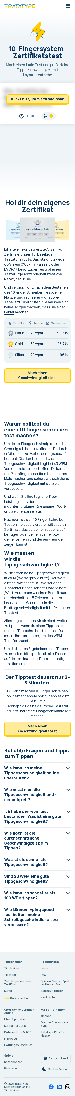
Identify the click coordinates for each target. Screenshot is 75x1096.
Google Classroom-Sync (54, 1024)
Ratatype (12, 279)
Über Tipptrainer (15, 1019)
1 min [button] (30, 64)
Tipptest (10, 975)
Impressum (11, 1038)
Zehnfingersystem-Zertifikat (17, 982)
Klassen (46, 1016)
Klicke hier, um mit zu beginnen (37, 99)
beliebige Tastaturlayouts (28, 257)
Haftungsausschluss (18, 1045)
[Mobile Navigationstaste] (68, 6)
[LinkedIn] (59, 1087)
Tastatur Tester (52, 991)
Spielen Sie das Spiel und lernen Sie (55, 982)
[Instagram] (68, 1087)
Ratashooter (13, 1062)
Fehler (9, 312)
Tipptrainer (11, 968)
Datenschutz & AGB (17, 1032)
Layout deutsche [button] (37, 74)
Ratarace (10, 1068)
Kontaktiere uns (15, 1026)
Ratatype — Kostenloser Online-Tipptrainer (18, 1087)
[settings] (49, 116)
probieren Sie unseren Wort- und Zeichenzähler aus (35, 509)
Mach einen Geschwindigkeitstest (37, 375)
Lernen (45, 968)
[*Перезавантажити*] (21, 116)
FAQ (43, 975)
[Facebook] (51, 1087)
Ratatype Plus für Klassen (52, 1033)
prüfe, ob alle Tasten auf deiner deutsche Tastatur (35, 656)
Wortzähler (48, 997)
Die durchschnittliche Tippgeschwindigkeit (29, 461)
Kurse (8, 991)
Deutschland (58, 1058)
